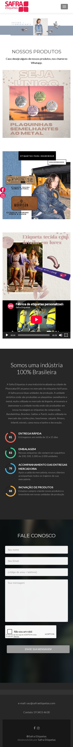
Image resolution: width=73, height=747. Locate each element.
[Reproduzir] (7, 335)
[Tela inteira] (66, 335)
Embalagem (27, 449)
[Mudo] (60, 335)
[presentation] (10, 437)
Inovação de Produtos (36, 487)
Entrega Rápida (30, 433)
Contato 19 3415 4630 (36, 712)
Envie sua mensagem (38, 649)
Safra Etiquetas (47, 739)
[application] (36, 319)
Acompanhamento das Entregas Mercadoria (43, 466)
